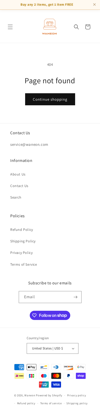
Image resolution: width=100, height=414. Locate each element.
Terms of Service (23, 264)
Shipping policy (77, 403)
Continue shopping (50, 99)
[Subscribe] (75, 297)
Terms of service (51, 403)
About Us (18, 174)
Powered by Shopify (49, 395)
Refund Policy (21, 229)
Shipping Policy (23, 241)
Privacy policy (76, 395)
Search (16, 197)
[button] (10, 27)
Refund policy (26, 403)
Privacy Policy (21, 252)
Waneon (29, 395)
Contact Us (19, 185)
